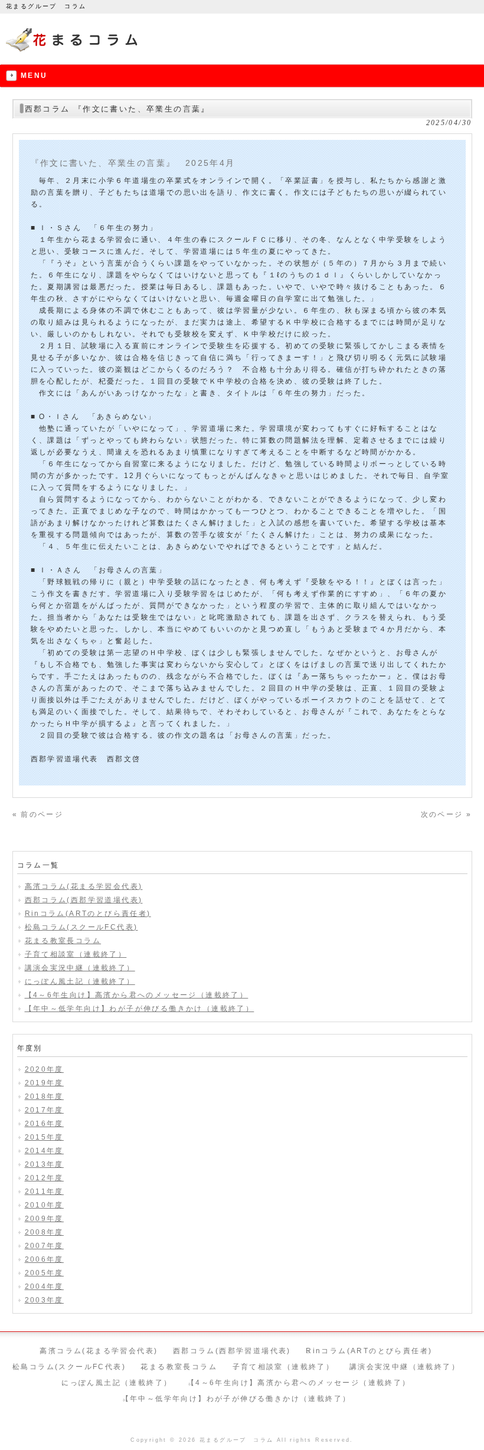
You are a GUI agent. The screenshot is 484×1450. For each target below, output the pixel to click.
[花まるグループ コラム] (73, 51)
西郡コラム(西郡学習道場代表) (84, 900)
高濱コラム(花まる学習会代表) (84, 886)
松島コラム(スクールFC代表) (81, 927)
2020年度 (44, 1069)
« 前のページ (38, 814)
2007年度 (44, 1246)
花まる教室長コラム (63, 941)
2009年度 (44, 1219)
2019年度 (44, 1083)
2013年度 (44, 1164)
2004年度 (44, 1286)
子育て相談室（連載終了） (76, 954)
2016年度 (44, 1124)
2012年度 (44, 1178)
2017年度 (44, 1110)
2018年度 (44, 1096)
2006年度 (44, 1259)
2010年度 (44, 1205)
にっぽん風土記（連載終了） (80, 981)
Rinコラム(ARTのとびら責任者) (88, 913)
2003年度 (44, 1300)
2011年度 (44, 1191)
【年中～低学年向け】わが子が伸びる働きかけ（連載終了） (139, 1008)
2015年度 (44, 1137)
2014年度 (44, 1151)
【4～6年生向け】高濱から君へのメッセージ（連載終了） (136, 995)
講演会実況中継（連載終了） (80, 968)
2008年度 (44, 1232)
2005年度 (44, 1273)
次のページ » (446, 814)
